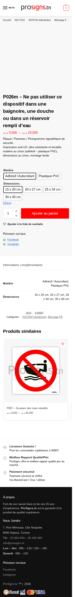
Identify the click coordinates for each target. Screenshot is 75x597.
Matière (8, 170)
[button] (65, 8)
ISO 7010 (20, 20)
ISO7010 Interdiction (40, 20)
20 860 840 (17, 537)
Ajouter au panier (45, 213)
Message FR (61, 20)
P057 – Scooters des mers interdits (27, 408)
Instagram (13, 244)
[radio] (20, 176)
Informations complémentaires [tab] (23, 265)
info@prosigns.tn (13, 543)
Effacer (7, 202)
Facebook (13, 239)
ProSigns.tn (10, 583)
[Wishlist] (63, 344)
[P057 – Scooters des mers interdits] (36, 371)
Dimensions (11, 183)
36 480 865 (35, 537)
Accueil (7, 20)
